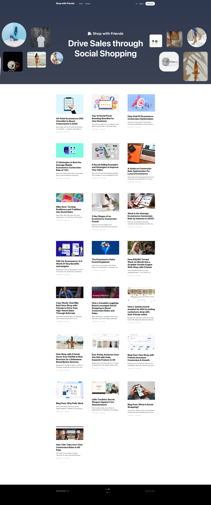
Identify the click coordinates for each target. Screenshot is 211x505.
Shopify (87, 3)
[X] (105, 489)
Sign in (141, 3)
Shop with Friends (65, 3)
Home (81, 3)
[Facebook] (108, 489)
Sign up (108, 492)
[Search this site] (136, 3)
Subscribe (150, 3)
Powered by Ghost (150, 491)
